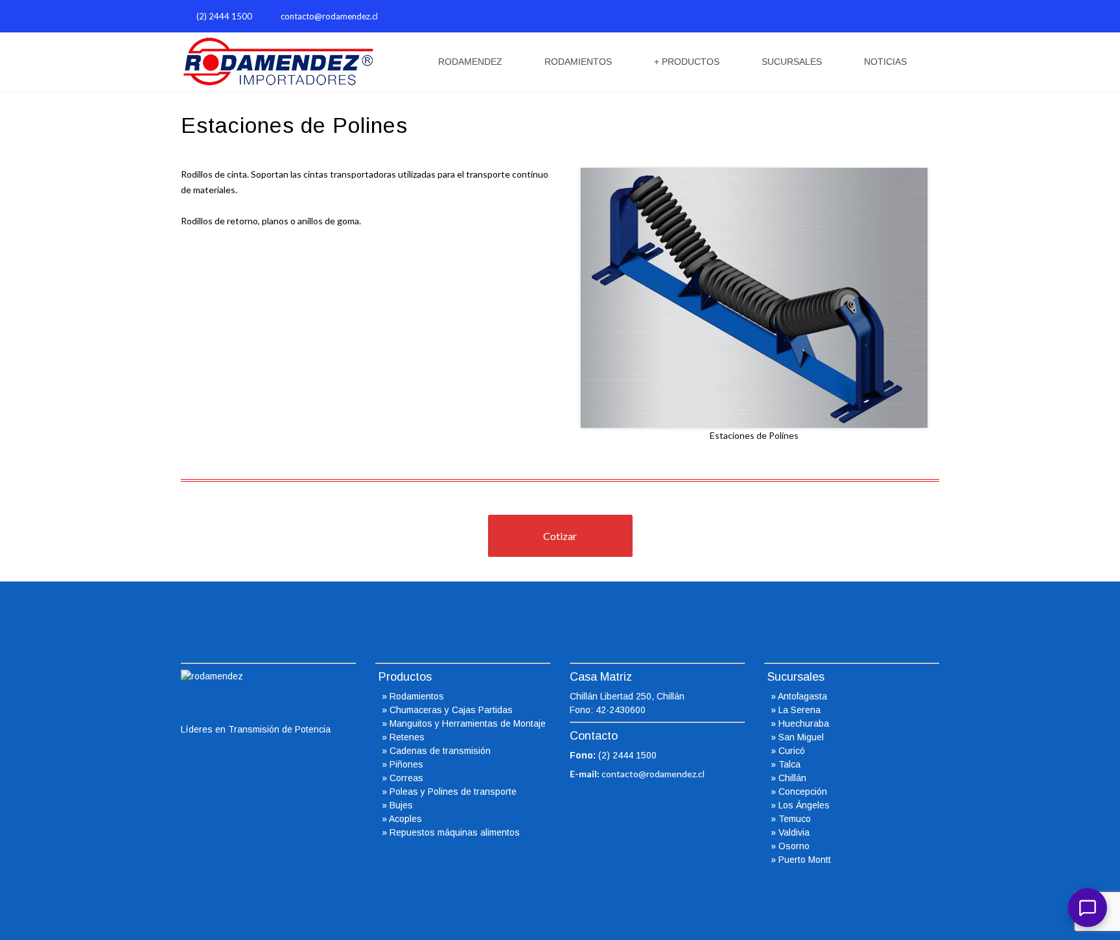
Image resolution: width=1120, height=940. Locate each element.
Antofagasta (802, 696)
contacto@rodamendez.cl (329, 16)
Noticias (885, 61)
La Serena (799, 710)
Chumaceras (416, 710)
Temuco (794, 819)
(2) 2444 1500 (224, 16)
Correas (406, 778)
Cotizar (560, 536)
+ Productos (686, 61)
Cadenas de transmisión (440, 751)
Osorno (794, 846)
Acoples (405, 819)
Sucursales (792, 61)
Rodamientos (578, 61)
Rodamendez (470, 61)
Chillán (792, 778)
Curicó (791, 751)
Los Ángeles (804, 805)
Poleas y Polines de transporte (453, 791)
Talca (789, 764)
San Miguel (801, 737)
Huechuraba (803, 723)
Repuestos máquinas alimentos (455, 832)
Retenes (407, 737)
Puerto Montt (804, 859)
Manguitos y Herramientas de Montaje (468, 723)
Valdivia (794, 832)
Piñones (406, 764)
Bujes (401, 805)
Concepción (802, 791)
